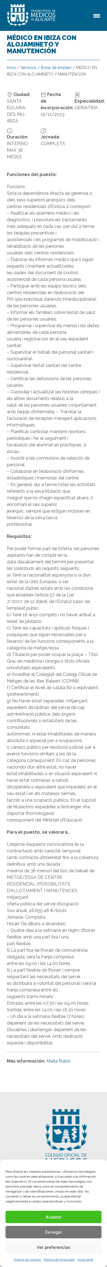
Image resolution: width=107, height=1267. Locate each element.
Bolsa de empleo (56, 67)
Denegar (53, 1232)
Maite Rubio (58, 1061)
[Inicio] (32, 15)
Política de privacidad (59, 1259)
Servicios (28, 67)
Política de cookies (27, 1259)
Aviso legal (85, 1259)
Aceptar (54, 1217)
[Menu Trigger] (96, 15)
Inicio (11, 67)
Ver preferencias (53, 1247)
